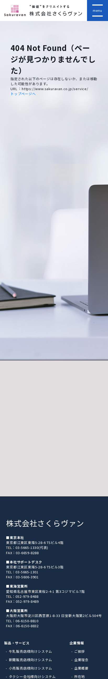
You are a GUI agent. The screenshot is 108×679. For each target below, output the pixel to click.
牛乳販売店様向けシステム (30, 651)
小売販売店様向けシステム (30, 668)
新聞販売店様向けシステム (30, 659)
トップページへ (23, 93)
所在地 (79, 676)
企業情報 (76, 642)
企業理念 (81, 659)
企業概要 (81, 668)
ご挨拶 (79, 651)
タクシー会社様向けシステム (32, 676)
